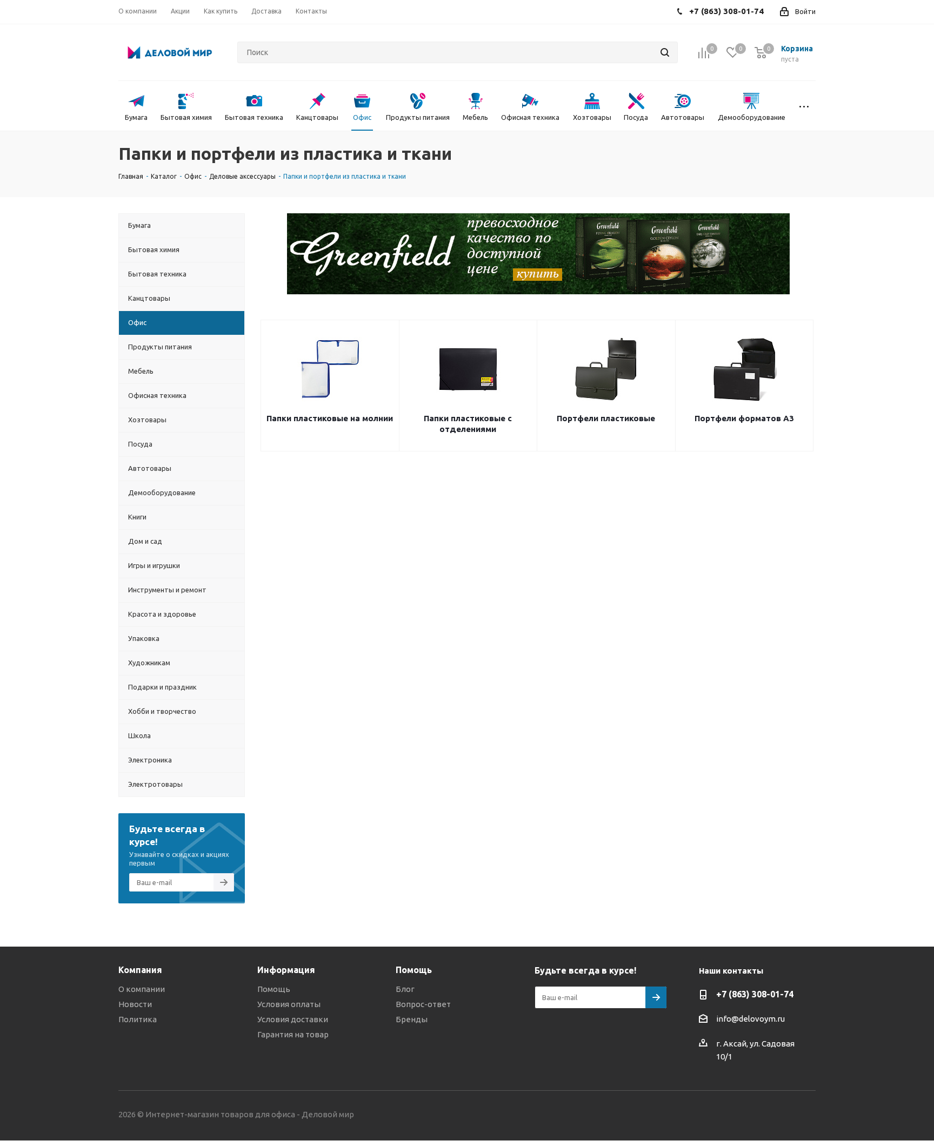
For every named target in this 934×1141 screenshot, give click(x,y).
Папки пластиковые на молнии (329, 418)
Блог (405, 989)
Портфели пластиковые (606, 418)
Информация (286, 970)
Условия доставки (292, 1019)
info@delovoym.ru (750, 1018)
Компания (140, 970)
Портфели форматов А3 (744, 418)
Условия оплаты (289, 1004)
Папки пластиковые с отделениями (468, 424)
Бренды (412, 1019)
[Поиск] (665, 52)
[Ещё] (804, 105)
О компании (141, 989)
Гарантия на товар (293, 1034)
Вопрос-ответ (423, 1004)
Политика (137, 1019)
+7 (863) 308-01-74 (754, 994)
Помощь (273, 989)
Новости (135, 1004)
